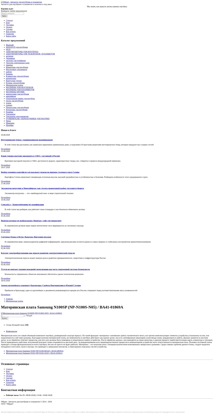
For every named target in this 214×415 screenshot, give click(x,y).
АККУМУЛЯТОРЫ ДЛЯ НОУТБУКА (22, 52)
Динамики (10, 58)
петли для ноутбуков (14, 101)
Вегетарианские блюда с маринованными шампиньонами (27, 140)
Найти (4, 16)
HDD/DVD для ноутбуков (17, 47)
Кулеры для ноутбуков (15, 83)
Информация (11, 331)
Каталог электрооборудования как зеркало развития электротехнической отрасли (38, 253)
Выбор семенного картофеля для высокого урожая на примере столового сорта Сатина (40, 172)
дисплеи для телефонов (16, 61)
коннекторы (11, 78)
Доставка (10, 25)
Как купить (11, 32)
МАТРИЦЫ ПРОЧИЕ (15, 92)
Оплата (9, 27)
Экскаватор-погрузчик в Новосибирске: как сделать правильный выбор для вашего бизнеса (42, 188)
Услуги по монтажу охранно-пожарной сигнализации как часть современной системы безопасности (45, 269)
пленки (9, 105)
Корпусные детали (14, 81)
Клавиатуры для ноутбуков (17, 76)
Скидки (9, 29)
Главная (9, 20)
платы (8, 103)
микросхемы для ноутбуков (17, 94)
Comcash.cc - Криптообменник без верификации (22, 205)
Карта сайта (11, 36)
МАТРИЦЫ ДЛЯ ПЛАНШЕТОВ (20, 90)
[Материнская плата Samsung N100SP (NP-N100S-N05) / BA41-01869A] (31, 313)
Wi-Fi (8, 49)
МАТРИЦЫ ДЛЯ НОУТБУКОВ (19, 87)
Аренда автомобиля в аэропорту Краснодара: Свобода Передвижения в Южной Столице (41, 285)
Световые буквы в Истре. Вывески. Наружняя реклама (26, 237)
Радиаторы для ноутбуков (16, 110)
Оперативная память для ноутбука (20, 98)
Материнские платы (14, 85)
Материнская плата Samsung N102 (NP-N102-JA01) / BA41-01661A (34, 353)
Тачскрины (10, 114)
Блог (8, 23)
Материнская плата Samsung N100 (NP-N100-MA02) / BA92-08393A (35, 351)
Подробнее (5, 149)
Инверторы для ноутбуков (17, 67)
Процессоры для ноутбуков (17, 107)
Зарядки (9, 65)
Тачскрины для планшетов (17, 116)
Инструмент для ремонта (16, 69)
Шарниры (10, 123)
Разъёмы (9, 112)
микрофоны (11, 96)
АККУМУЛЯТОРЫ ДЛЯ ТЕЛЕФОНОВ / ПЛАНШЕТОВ (30, 54)
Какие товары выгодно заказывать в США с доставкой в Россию (30, 156)
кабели (9, 72)
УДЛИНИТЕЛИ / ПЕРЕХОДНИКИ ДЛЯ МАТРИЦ (28, 119)
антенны (9, 56)
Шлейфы (9, 125)
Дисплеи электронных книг (18, 63)
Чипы (8, 121)
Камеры (9, 74)
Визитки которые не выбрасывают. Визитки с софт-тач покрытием (31, 221)
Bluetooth (10, 45)
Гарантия (10, 34)
